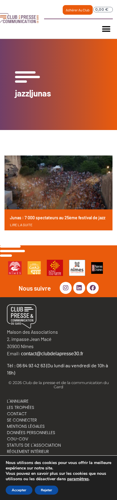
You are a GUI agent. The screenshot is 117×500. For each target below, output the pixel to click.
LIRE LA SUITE (21, 225)
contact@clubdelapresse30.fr (52, 353)
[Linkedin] (79, 288)
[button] (106, 29)
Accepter (19, 490)
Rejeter (46, 490)
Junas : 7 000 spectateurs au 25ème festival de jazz (57, 217)
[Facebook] (93, 288)
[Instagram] (66, 288)
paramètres (78, 479)
